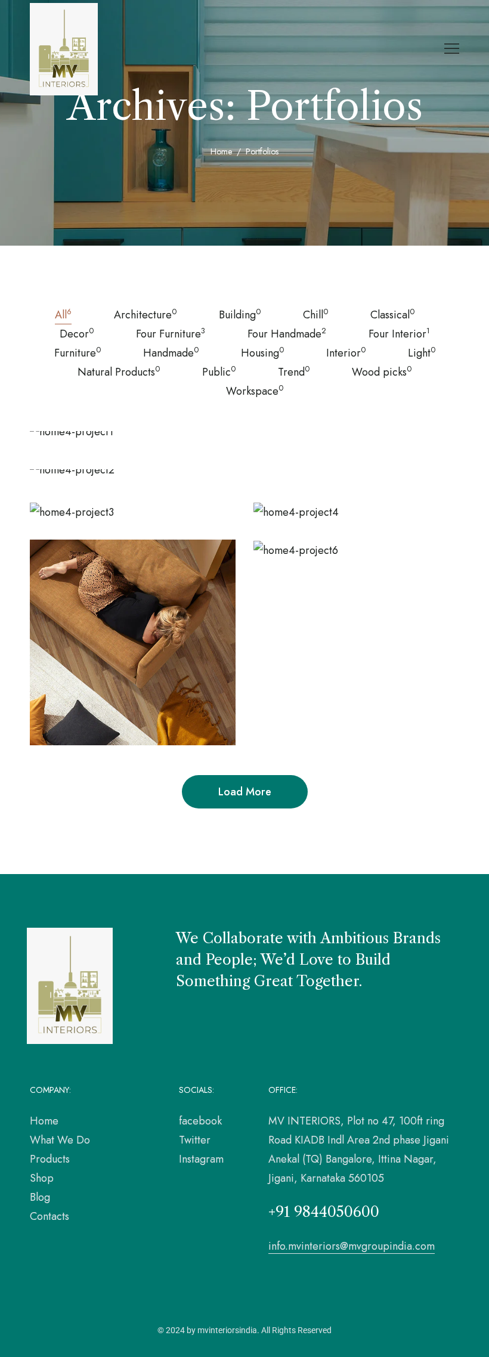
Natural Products (119, 371)
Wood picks (381, 371)
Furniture (77, 352)
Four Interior (399, 333)
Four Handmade (286, 333)
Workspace (254, 390)
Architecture (145, 314)
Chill (315, 314)
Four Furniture (170, 333)
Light (421, 352)
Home (221, 151)
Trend (294, 371)
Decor (77, 333)
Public (219, 371)
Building (240, 314)
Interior (346, 352)
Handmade (171, 352)
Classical (392, 314)
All (63, 314)
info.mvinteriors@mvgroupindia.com (351, 1246)
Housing (262, 352)
